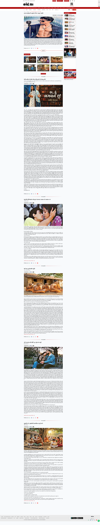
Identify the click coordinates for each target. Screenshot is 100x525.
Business (22, 516)
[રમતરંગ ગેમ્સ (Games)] (69, 10)
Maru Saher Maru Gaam (7, 516)
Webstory (18, 516)
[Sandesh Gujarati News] (29, 4)
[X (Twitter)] (60, 15)
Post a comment (43, 73)
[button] (39, 8)
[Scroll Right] (58, 9)
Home (25, 11)
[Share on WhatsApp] (99, 521)
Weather (12, 516)
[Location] (72, 1)
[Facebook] (30, 83)
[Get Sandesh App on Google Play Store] (74, 518)
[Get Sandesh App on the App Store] (80, 518)
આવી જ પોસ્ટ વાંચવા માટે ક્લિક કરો (29, 260)
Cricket (28, 516)
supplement (28, 11)
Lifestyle (36, 516)
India (15, 516)
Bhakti (48, 516)
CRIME (33, 516)
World (25, 516)
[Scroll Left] (24, 9)
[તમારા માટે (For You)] (71, 10)
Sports (31, 516)
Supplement (60, 0)
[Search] (74, 1)
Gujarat (2, 516)
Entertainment (40, 516)
